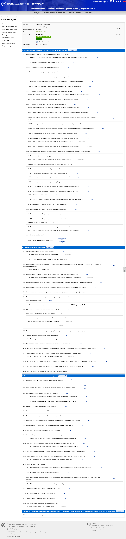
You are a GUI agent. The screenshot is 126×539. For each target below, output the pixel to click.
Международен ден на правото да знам (103, 525)
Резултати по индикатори (9, 26)
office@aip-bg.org (14, 528)
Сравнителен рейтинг (8, 43)
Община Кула (8, 19)
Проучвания (10, 17)
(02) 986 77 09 (31, 526)
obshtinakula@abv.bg (41, 27)
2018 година (18, 17)
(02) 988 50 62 (13, 526)
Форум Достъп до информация (100, 529)
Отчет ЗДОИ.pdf (42, 44)
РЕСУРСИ (88, 13)
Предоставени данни (8, 37)
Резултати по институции (29, 17)
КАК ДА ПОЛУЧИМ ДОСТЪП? (54, 13)
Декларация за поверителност (19, 533)
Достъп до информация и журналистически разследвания (108, 527)
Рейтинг (4, 24)
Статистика (5, 40)
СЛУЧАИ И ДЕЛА (75, 13)
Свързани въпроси (7, 46)
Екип (8, 533)
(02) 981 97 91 (22, 526)
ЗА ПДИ (37, 13)
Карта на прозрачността (9, 32)
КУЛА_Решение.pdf (43, 42)
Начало (3, 17)
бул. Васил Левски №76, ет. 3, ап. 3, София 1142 (22, 524)
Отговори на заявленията (9, 35)
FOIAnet (94, 530)
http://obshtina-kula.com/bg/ (43, 24)
